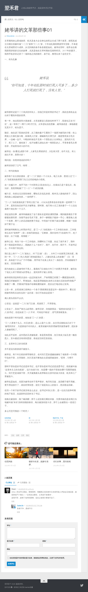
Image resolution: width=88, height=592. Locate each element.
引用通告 (25, 483)
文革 (22, 435)
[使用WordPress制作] (11, 587)
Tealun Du (10, 36)
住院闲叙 (8, 418)
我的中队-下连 (58, 418)
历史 (12, 435)
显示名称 (10, 541)
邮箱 (45, 541)
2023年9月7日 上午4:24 (26, 489)
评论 (11, 483)
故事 (17, 435)
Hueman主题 (29, 587)
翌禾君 (12, 8)
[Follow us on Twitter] (81, 585)
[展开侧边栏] (84, 19)
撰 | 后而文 (9, 19)
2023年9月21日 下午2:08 (34, 505)
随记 (27, 435)
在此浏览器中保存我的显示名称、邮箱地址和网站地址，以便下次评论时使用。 (38, 558)
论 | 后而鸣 (19, 19)
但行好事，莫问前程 (62, 461)
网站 (8, 549)
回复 (12, 501)
